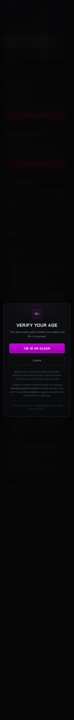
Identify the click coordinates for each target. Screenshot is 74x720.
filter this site (42, 405)
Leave (37, 360)
